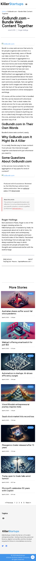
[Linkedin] (6, 546)
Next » (28, 503)
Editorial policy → (17, 208)
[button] (26, 4)
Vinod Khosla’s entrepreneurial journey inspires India (15, 405)
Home (4, 11)
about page (16, 191)
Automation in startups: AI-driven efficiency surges (17, 374)
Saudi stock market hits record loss (18, 416)
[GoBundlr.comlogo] (18, 175)
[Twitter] (3, 546)
